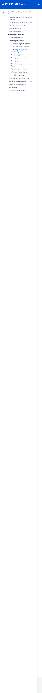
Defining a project (17, 37)
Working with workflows (19, 72)
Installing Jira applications (17, 25)
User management (15, 31)
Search (35, 4)
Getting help (13, 87)
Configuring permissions (19, 55)
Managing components (18, 58)
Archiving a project (17, 75)
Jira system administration (17, 84)
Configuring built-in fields (21, 44)
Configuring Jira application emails (20, 81)
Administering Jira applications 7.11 (19, 12)
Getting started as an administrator (20, 22)
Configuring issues (17, 41)
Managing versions (17, 61)
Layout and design (15, 28)
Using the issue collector (19, 69)
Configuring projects (16, 34)
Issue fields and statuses (21, 47)
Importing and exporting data (19, 78)
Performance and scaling (17, 90)
